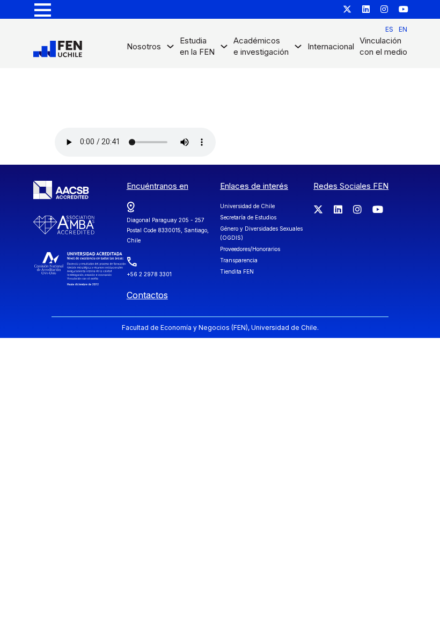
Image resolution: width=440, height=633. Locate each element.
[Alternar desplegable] (170, 49)
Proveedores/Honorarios (250, 249)
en (403, 29)
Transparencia (239, 260)
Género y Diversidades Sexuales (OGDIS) (261, 233)
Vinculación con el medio (383, 46)
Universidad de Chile (247, 206)
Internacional (330, 46)
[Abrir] (42, 9)
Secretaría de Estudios (248, 217)
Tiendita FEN (237, 271)
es (389, 29)
